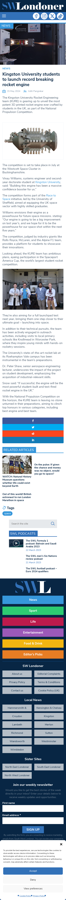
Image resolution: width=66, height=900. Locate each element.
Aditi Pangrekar (35, 91)
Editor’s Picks (33, 654)
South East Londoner (49, 767)
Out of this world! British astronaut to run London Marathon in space (16, 497)
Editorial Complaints (48, 674)
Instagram (44, 16)
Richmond (17, 733)
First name (8, 803)
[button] (61, 844)
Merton (49, 724)
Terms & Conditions (49, 682)
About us (17, 674)
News (6, 26)
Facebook (36, 16)
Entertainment (33, 633)
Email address (11, 815)
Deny (33, 879)
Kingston (49, 716)
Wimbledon (17, 749)
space (7, 513)
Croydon (17, 716)
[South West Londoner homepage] (33, 6)
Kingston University (47, 182)
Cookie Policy (25, 896)
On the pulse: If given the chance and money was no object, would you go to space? (47, 469)
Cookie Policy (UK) (48, 690)
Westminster (48, 741)
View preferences (33, 888)
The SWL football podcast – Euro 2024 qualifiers (41, 570)
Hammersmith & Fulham (17, 708)
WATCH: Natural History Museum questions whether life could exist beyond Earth (16, 481)
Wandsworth (17, 741)
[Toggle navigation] (4, 16)
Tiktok (60, 16)
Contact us (17, 690)
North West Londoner (17, 775)
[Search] (53, 524)
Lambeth (17, 724)
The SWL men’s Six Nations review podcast (41, 557)
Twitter (52, 16)
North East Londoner (17, 767)
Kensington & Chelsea (49, 708)
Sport (33, 611)
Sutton (49, 733)
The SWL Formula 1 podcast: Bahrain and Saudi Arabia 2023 (41, 543)
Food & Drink (33, 643)
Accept (33, 871)
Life (33, 622)
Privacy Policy (39, 896)
